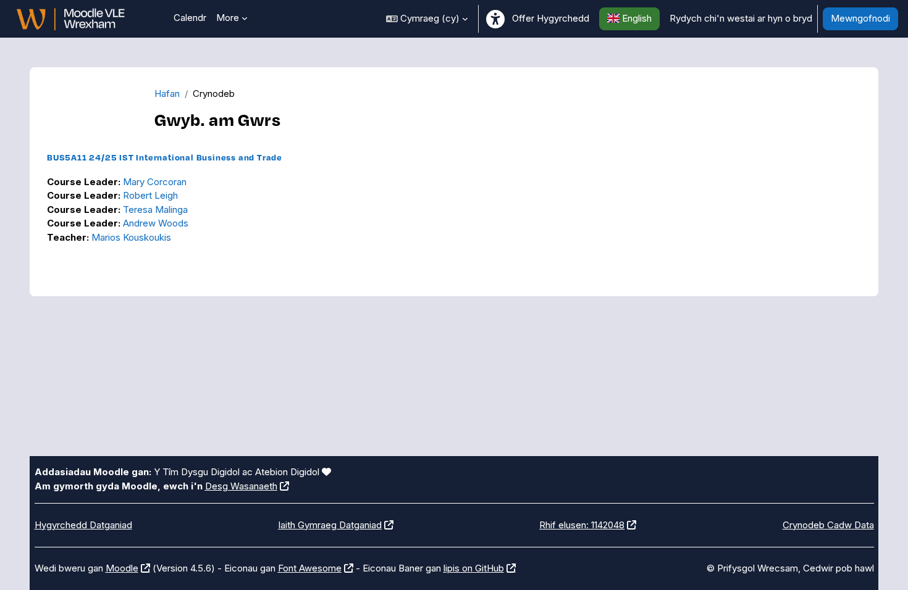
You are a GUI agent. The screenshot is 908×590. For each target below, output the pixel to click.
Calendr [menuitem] (190, 17)
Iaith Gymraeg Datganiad (330, 525)
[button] (427, 19)
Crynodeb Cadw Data (828, 525)
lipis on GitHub (473, 568)
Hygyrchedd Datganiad (83, 525)
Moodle (122, 568)
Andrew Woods (155, 223)
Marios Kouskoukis (131, 237)
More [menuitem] (227, 17)
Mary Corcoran (155, 182)
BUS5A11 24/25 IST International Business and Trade (164, 157)
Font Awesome (310, 568)
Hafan (167, 93)
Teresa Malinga (155, 209)
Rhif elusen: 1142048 (581, 525)
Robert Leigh (150, 195)
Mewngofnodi (860, 18)
